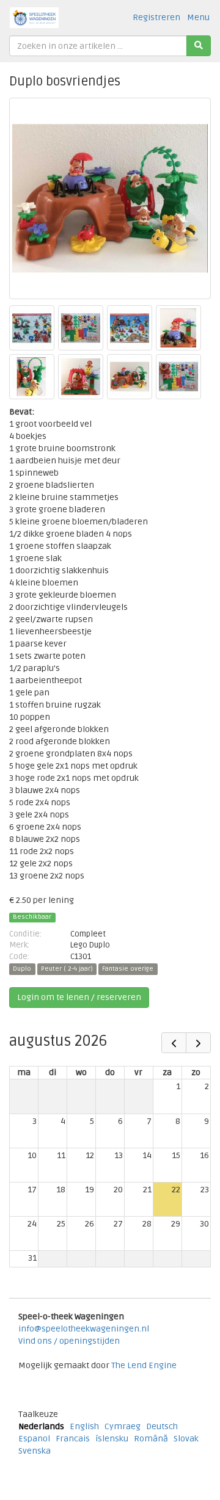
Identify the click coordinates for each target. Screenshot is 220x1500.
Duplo (22, 969)
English (84, 1426)
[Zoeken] (198, 45)
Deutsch (162, 1426)
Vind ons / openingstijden (69, 1341)
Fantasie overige (127, 969)
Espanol (34, 1438)
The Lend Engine (144, 1365)
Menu (198, 17)
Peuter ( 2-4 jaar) (67, 969)
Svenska (34, 1451)
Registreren (156, 17)
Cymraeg (123, 1426)
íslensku (111, 1438)
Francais (73, 1438)
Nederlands (41, 1426)
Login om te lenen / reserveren (79, 997)
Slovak (186, 1438)
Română (151, 1438)
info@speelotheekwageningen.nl (83, 1329)
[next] (198, 1043)
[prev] (173, 1043)
